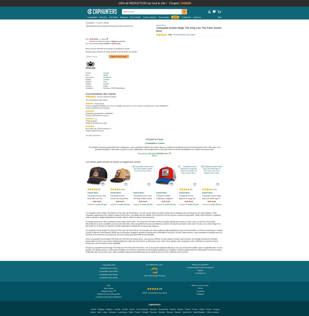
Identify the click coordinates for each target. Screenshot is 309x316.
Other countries (213, 312)
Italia (99, 312)
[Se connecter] (209, 12)
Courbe (106, 84)
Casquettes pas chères (108, 268)
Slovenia (170, 312)
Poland (137, 312)
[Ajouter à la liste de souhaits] (103, 184)
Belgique (101, 309)
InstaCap (197, 17)
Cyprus (132, 309)
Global (201, 309)
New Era (103, 17)
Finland (187, 309)
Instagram (200, 294)
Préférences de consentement (108, 294)
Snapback (107, 77)
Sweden (178, 312)
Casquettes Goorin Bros (108, 271)
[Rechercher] (184, 11)
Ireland (93, 312)
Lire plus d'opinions (93, 135)
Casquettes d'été (108, 265)
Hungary (216, 309)
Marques (124, 17)
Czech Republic (142, 309)
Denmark (153, 309)
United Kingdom (199, 312)
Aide (219, 17)
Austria (93, 309)
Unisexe (106, 79)
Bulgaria (109, 309)
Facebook (200, 291)
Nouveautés (164, 17)
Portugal (145, 312)
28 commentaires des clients (184, 35)
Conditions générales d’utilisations (109, 297)
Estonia (180, 309)
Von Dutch (113, 17)
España (173, 309)
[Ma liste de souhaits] (214, 12)
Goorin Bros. (161, 25)
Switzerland (187, 312)
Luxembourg (122, 312)
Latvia (105, 312)
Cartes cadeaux (149, 17)
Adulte (106, 23)
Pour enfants (135, 17)
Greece (209, 309)
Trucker (99, 23)
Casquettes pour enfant (109, 278)
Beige (105, 86)
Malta (131, 312)
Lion (105, 82)
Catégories (186, 17)
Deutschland (163, 309)
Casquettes (92, 17)
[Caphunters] (109, 11)
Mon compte (108, 288)
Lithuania (112, 312)
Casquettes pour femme (108, 274)
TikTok (200, 288)
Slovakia (161, 312)
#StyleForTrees (107, 291)
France (195, 309)
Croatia (125, 309)
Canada (117, 309)
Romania (153, 312)
